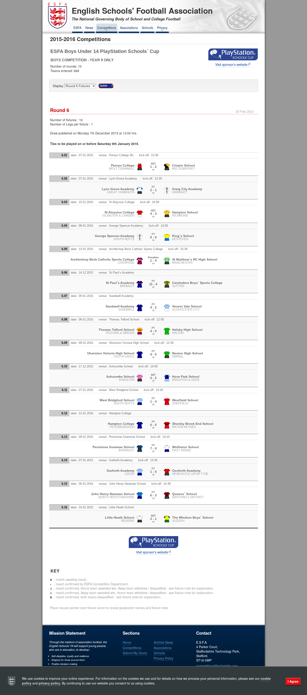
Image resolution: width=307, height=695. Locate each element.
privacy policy (49, 683)
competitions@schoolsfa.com (217, 665)
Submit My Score (135, 653)
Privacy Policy (163, 658)
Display (58, 86)
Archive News (163, 642)
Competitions (106, 27)
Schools (147, 27)
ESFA (77, 27)
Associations (129, 27)
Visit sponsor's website (231, 64)
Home (127, 642)
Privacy (162, 27)
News (89, 27)
